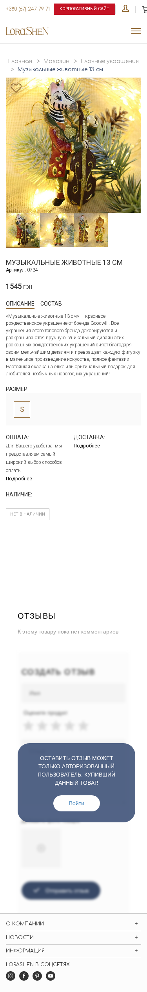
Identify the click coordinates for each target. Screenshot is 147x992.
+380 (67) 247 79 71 (28, 9)
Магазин (56, 61)
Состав (51, 303)
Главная (20, 61)
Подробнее (19, 479)
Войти (76, 803)
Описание (20, 303)
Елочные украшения (109, 61)
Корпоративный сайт (84, 8)
